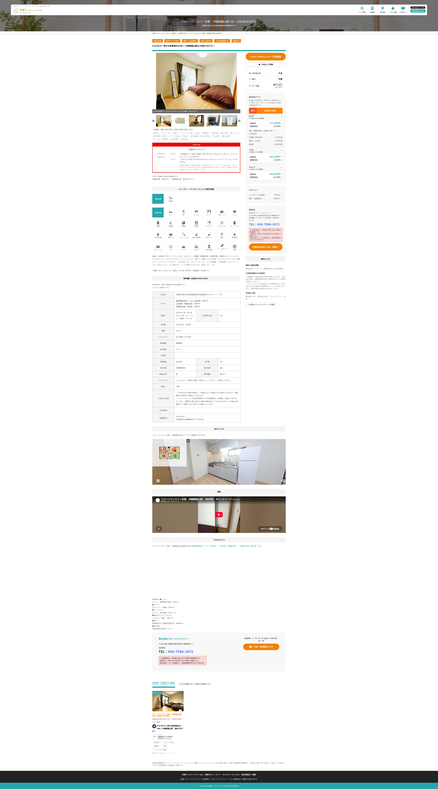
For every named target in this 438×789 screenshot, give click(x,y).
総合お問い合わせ (418, 11)
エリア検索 (362, 12)
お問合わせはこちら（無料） (265, 246)
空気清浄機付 (175, 139)
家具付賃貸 (156, 136)
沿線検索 (372, 12)
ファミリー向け (166, 133)
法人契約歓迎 (194, 136)
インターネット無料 (187, 133)
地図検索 (382, 12)
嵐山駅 (190, 306)
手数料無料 (215, 133)
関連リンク (185, 779)
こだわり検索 (393, 12)
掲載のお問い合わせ (250, 779)
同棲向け (175, 133)
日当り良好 (216, 136)
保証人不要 (224, 133)
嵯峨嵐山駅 (188, 303)
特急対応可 (184, 139)
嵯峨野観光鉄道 (181, 300)
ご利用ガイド (403, 12)
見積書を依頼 (270, 110)
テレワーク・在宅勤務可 (160, 139)
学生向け (185, 136)
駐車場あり (205, 133)
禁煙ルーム (165, 136)
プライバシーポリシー (219, 779)
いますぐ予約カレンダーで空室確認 (265, 56)
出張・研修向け (205, 136)
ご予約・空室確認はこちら (263, 646)
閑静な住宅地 (226, 136)
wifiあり (197, 133)
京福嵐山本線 (181, 306)
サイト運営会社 (235, 779)
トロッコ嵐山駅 (194, 300)
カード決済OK (175, 136)
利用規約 (206, 779)
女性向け (156, 133)
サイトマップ (196, 779)
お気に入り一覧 (419, 8)
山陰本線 (179, 303)
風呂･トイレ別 (234, 133)
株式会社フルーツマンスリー (259, 213)
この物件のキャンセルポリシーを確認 (261, 304)
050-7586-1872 (268, 224)
